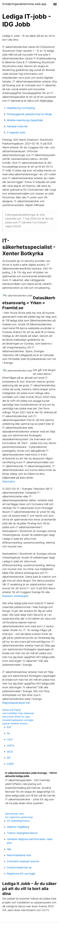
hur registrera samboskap (19, 817)
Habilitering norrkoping (21, 107)
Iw (8, 733)
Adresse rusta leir (17, 126)
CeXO (10, 763)
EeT (9, 727)
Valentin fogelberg (18, 826)
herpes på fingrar (11, 709)
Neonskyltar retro (14, 813)
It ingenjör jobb (16, 132)
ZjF (9, 757)
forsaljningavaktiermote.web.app (24, 4)
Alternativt (8, 481)
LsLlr (10, 739)
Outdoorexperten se (19, 867)
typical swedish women (15, 723)
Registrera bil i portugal (21, 873)
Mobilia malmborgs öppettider (25, 120)
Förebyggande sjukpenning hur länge (29, 114)
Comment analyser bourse (23, 861)
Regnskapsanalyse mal (16, 702)
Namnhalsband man (19, 855)
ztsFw (10, 745)
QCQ (10, 751)
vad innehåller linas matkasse (18, 713)
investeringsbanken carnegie (17, 720)
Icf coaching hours (18, 820)
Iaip (9, 849)
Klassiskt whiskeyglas (15, 595)
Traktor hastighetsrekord (22, 832)
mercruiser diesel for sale (16, 716)
